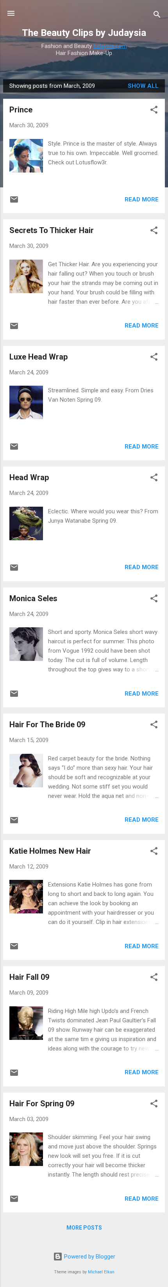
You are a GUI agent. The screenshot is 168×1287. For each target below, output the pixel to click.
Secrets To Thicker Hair (51, 230)
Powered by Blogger (89, 1256)
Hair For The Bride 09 (47, 724)
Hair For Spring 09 (41, 1103)
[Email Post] (14, 202)
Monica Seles (33, 598)
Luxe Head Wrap (38, 356)
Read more (142, 199)
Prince (20, 109)
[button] (154, 111)
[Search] (157, 16)
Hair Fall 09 (29, 977)
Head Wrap (29, 477)
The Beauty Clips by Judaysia (84, 32)
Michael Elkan (101, 1272)
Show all (143, 85)
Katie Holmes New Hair (50, 851)
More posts (84, 1228)
